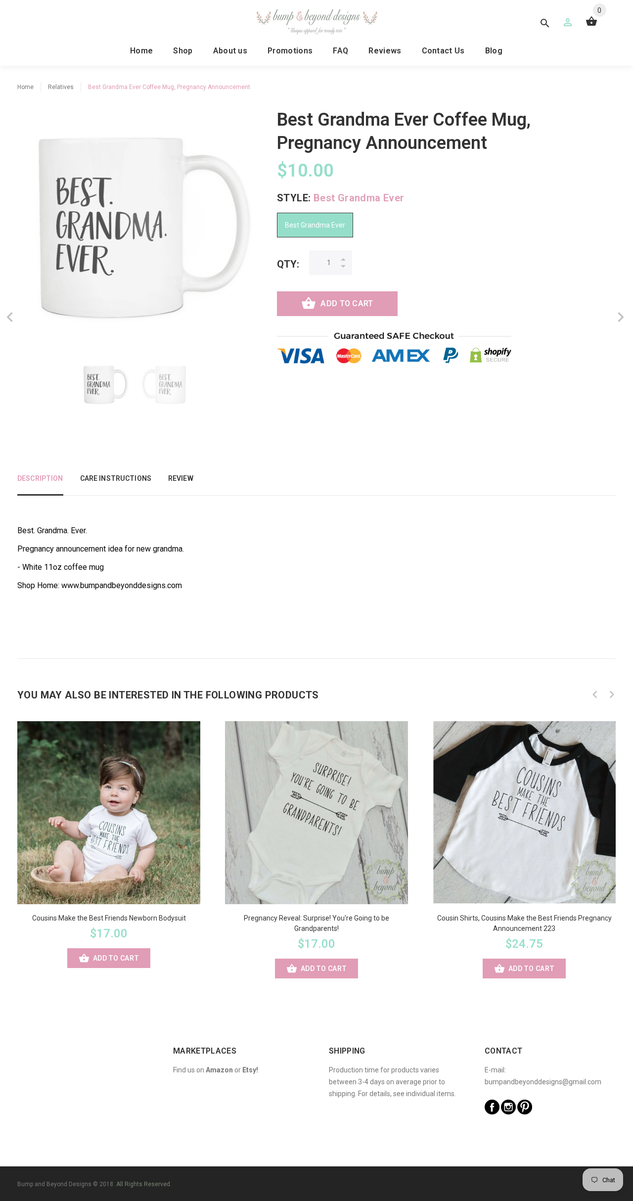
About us (230, 50)
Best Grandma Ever (315, 225)
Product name (83, 1161)
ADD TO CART (346, 303)
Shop (182, 50)
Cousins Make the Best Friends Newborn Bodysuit (109, 918)
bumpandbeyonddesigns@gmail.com (543, 1082)
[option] (104, 385)
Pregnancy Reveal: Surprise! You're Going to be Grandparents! (316, 923)
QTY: (288, 264)
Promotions (290, 50)
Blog (493, 50)
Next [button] (611, 694)
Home (141, 50)
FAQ (340, 50)
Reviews (384, 50)
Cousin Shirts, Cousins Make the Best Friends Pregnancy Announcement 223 (524, 923)
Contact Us (443, 50)
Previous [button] (595, 694)
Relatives (61, 87)
